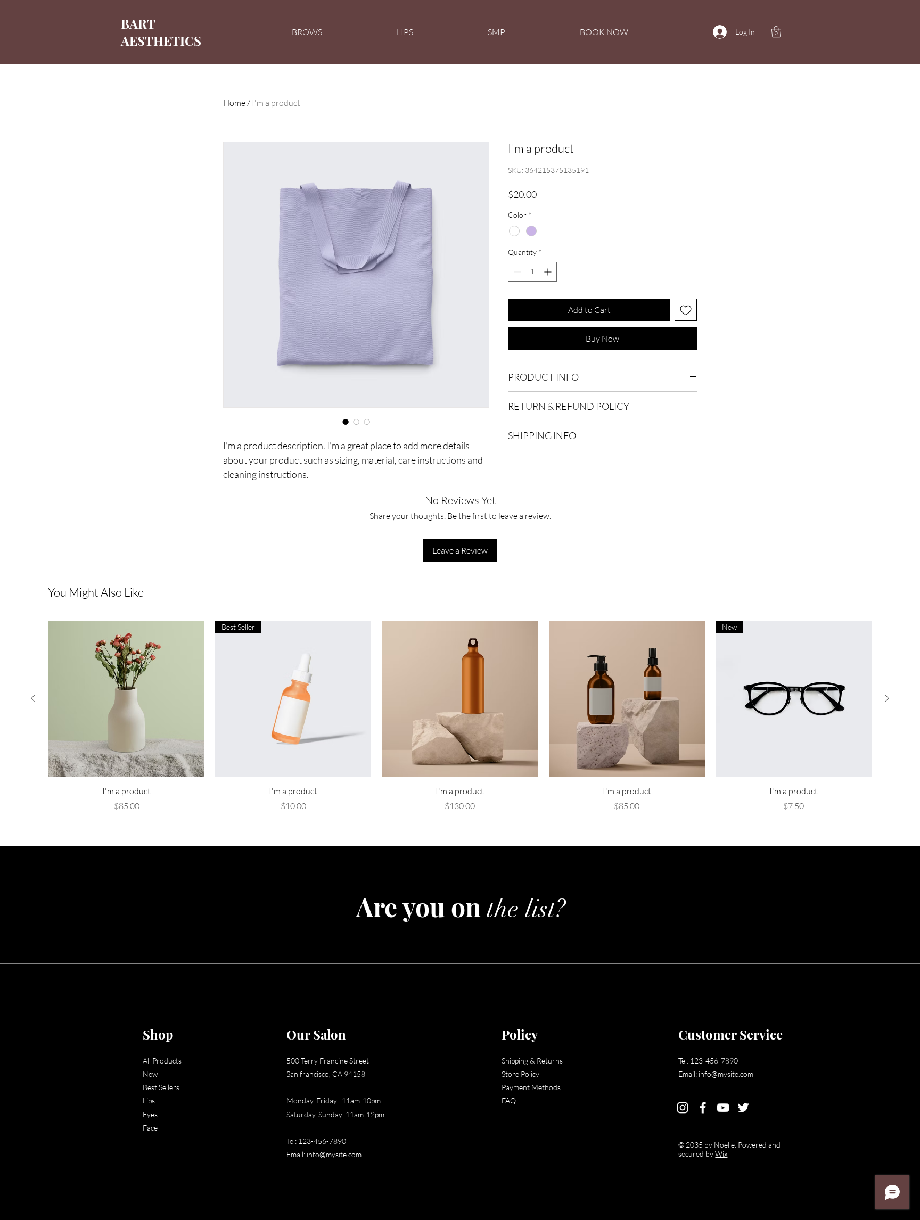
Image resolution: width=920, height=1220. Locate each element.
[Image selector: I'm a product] (345, 421)
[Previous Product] (33, 698)
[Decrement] (516, 271)
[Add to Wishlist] (686, 310)
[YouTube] (723, 1107)
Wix (721, 1153)
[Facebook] (702, 1107)
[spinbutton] (532, 271)
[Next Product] (887, 698)
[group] (460, 716)
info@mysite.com (334, 1154)
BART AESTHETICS (161, 32)
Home (234, 102)
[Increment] (548, 271)
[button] (776, 31)
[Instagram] (682, 1107)
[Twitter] (743, 1107)
